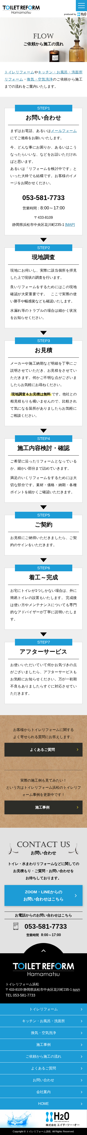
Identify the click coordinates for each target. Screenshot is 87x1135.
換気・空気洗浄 (40, 79)
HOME (43, 1104)
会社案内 (43, 1092)
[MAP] (70, 225)
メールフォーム (64, 131)
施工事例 (42, 807)
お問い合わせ (43, 1080)
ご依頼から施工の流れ (43, 1056)
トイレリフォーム (19, 72)
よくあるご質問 (42, 749)
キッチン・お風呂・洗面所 (43, 1021)
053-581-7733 (43, 197)
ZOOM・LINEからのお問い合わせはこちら (43, 895)
